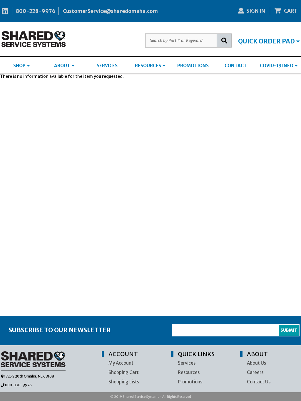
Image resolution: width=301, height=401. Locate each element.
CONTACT (236, 65)
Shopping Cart (123, 372)
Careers (255, 372)
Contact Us (258, 382)
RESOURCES (148, 65)
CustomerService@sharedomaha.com (110, 11)
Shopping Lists (123, 382)
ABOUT (62, 65)
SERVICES (107, 65)
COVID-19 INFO (277, 65)
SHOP (19, 65)
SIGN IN (255, 11)
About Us (256, 363)
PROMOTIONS (193, 65)
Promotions (190, 382)
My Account (120, 363)
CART (290, 11)
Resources (189, 372)
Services (186, 363)
